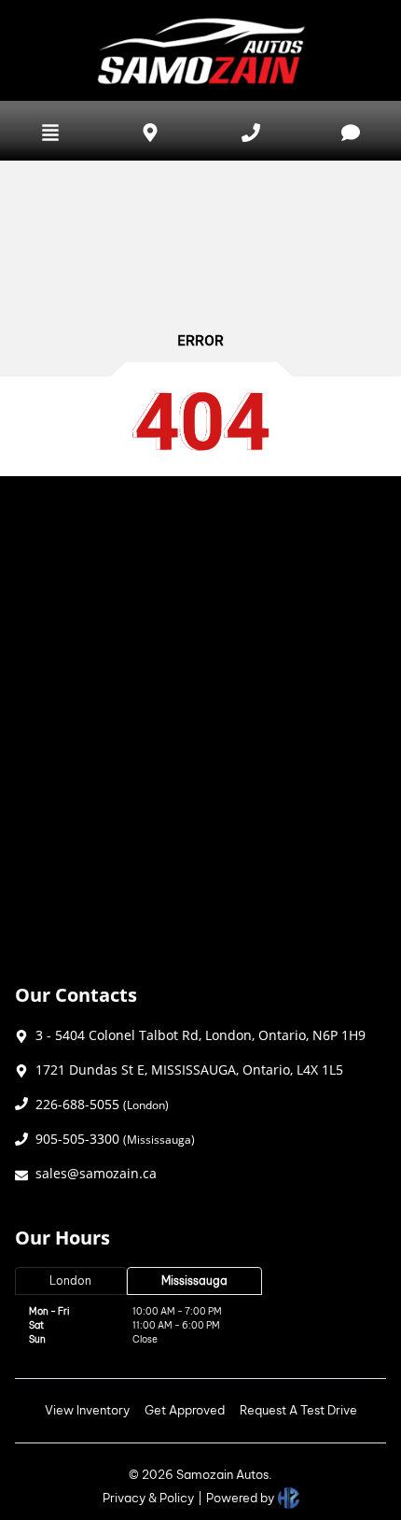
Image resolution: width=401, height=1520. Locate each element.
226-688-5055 (102, 1104)
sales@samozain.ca (96, 1173)
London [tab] (70, 1281)
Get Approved (185, 1409)
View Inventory (87, 1409)
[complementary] (345, 1464)
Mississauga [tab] (194, 1281)
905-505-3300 (115, 1138)
